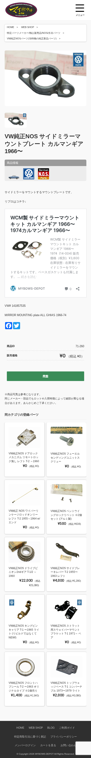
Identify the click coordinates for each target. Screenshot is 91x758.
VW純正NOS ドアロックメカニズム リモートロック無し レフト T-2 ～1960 (24, 457)
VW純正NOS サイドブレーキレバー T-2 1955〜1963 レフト (65, 572)
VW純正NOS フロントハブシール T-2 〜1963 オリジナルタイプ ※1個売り (24, 686)
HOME (10, 27)
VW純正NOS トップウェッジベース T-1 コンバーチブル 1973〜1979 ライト (66, 686)
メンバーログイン (25, 745)
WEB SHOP (27, 27)
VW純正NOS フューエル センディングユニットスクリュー (65, 457)
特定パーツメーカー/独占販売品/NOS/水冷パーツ (33, 33)
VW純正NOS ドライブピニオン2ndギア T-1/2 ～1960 (23, 572)
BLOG (51, 727)
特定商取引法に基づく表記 (30, 736)
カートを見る (48, 745)
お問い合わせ (68, 745)
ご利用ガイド (67, 727)
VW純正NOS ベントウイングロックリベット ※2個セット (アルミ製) (66, 514)
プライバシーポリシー (63, 736)
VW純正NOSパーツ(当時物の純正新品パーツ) (32, 38)
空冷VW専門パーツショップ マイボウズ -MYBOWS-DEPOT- (27, 10)
